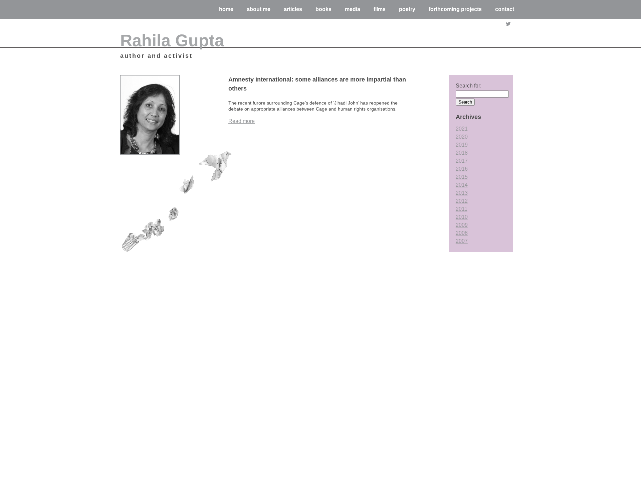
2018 (462, 153)
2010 (462, 217)
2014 (462, 185)
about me (258, 9)
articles (293, 9)
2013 (462, 193)
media (352, 9)
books (323, 9)
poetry (407, 9)
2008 (462, 233)
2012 (462, 201)
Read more (241, 121)
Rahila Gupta (172, 40)
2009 (462, 225)
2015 (462, 177)
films (380, 9)
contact (504, 9)
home (226, 9)
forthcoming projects (455, 9)
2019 (462, 145)
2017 (462, 161)
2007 (462, 241)
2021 (462, 129)
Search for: (468, 86)
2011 (461, 209)
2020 (462, 137)
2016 (462, 169)
